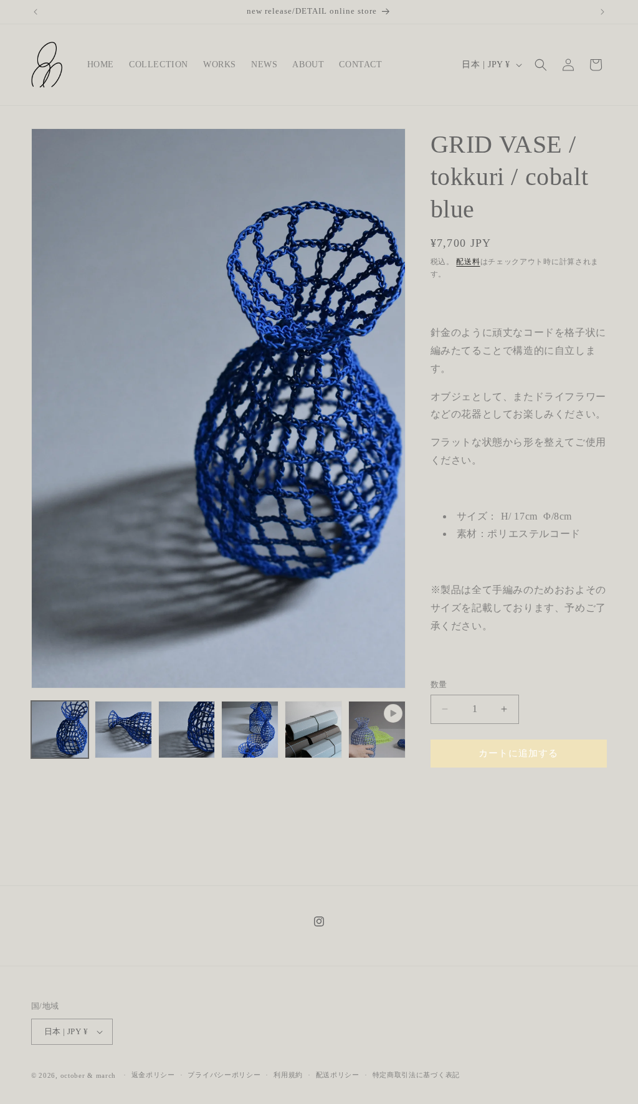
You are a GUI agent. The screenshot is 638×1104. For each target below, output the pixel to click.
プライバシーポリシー (224, 1074)
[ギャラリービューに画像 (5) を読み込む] (313, 729)
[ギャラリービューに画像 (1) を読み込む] (59, 729)
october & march (88, 1075)
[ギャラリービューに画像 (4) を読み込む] (250, 729)
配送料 (468, 261)
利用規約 (288, 1074)
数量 (439, 684)
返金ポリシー (153, 1074)
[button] (541, 65)
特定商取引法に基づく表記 (416, 1074)
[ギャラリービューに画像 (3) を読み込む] (187, 729)
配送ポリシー (337, 1074)
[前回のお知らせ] (35, 12)
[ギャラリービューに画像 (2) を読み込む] (123, 729)
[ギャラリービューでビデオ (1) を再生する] (377, 729)
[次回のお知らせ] (602, 12)
